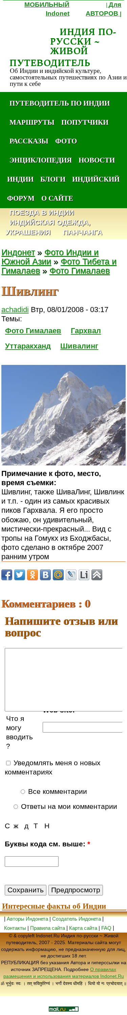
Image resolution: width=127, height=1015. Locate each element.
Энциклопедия (40, 160)
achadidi (15, 309)
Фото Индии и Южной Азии (50, 257)
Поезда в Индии (41, 213)
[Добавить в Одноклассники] (32, 574)
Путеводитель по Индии (59, 103)
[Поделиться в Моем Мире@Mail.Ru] (58, 574)
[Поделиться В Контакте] (45, 574)
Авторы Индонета (27, 919)
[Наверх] (96, 574)
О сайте (57, 198)
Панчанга (82, 232)
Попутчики (84, 122)
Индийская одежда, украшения (47, 227)
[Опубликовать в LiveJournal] (71, 574)
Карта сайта (83, 928)
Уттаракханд (28, 346)
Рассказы (28, 141)
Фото (66, 141)
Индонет (18, 252)
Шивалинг (79, 346)
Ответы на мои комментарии (68, 806)
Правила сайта (47, 928)
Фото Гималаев (79, 270)
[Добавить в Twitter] (19, 574)
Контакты (15, 928)
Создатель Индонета (76, 919)
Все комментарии (56, 791)
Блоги (52, 179)
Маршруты (32, 122)
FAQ (106, 928)
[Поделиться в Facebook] (6, 574)
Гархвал (86, 330)
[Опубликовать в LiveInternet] (84, 574)
